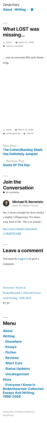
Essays (11, 347)
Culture (30, 133)
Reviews (12, 358)
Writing (20, 9)
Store (7, 379)
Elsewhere (13, 341)
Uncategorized (17, 374)
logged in (23, 259)
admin (9, 42)
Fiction (10, 352)
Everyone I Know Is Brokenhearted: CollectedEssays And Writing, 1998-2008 (23, 390)
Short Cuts (13, 363)
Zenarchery (11, 5)
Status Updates (17, 369)
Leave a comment (14, 46)
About (7, 9)
